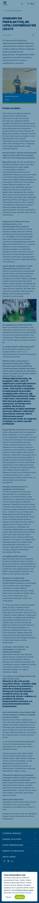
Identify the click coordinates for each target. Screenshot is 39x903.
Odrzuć (8, 897)
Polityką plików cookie (24, 890)
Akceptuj (19, 897)
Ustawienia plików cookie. (22, 893)
